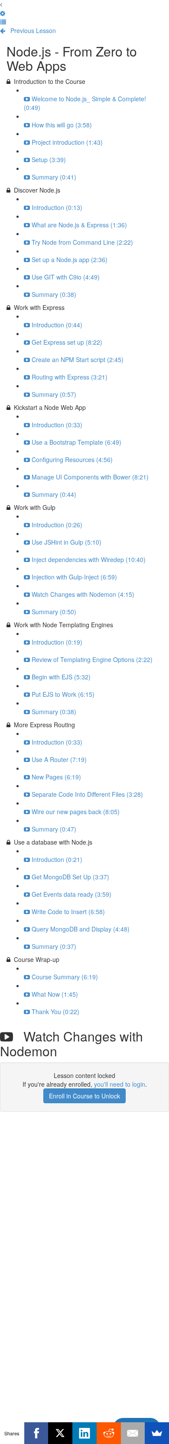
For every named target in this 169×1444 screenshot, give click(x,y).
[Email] (133, 1433)
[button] (1, 4)
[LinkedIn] (84, 1433)
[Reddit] (109, 1433)
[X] (60, 1433)
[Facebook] (36, 1433)
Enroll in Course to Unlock (84, 1095)
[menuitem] (2, 13)
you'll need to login (119, 1084)
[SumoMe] (157, 1433)
